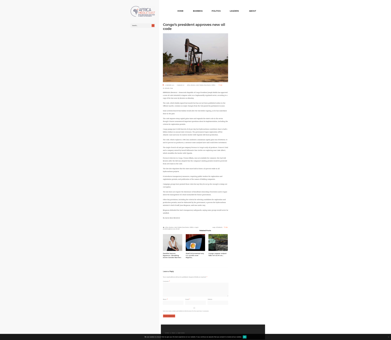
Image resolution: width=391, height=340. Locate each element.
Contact (167, 333)
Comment (166, 281)
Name (165, 299)
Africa (188, 85)
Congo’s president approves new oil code (194, 26)
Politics (216, 11)
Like (221, 85)
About (252, 11)
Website (210, 299)
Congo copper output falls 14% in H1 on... (217, 254)
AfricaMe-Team (169, 88)
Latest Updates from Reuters (203, 85)
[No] (388, 337)
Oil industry (219, 227)
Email (187, 299)
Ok (245, 337)
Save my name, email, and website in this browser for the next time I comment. (186, 311)
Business (198, 11)
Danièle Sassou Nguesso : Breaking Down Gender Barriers (172, 255)
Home (180, 11)
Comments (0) (180, 85)
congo (213, 227)
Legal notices (181, 333)
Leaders (234, 11)
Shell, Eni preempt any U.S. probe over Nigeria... (195, 255)
